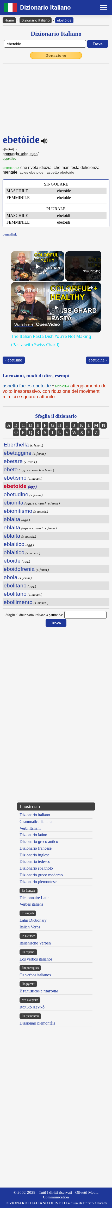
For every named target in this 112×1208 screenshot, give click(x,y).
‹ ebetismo (13, 360)
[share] (90, 287)
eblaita (12, 519)
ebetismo (15, 478)
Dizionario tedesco (35, 861)
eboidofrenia (19, 569)
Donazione (56, 55)
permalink (10, 234)
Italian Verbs (30, 927)
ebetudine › (98, 360)
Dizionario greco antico (39, 841)
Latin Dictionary (33, 920)
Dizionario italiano (35, 815)
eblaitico (14, 544)
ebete (11, 469)
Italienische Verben (35, 943)
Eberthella (16, 444)
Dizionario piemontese (38, 881)
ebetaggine (18, 453)
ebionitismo (18, 511)
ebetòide (64, 20)
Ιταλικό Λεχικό (32, 1007)
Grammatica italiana (36, 821)
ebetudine (16, 494)
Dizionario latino (33, 835)
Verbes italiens (31, 904)
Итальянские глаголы (39, 991)
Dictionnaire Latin (34, 898)
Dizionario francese (36, 848)
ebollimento (18, 602)
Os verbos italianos (35, 975)
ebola (10, 577)
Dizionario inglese (34, 855)
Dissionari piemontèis (37, 1023)
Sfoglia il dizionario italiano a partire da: (34, 615)
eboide (12, 561)
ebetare (13, 461)
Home (9, 20)
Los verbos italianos (36, 959)
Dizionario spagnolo (36, 868)
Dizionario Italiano (35, 20)
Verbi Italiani (30, 828)
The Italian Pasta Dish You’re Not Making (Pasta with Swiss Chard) (55, 290)
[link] (19, 290)
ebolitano (15, 585)
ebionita (13, 503)
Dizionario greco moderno (41, 875)
